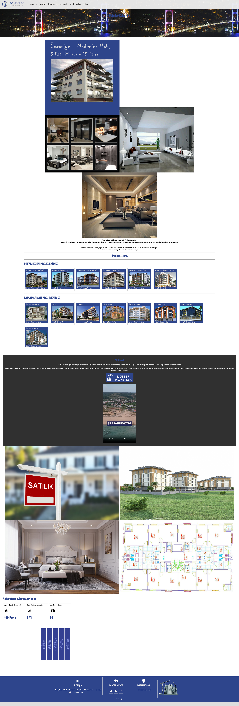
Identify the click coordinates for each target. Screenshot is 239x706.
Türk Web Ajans (119, 699)
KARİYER (78, 4)
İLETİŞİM (85, 4)
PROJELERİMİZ (63, 4)
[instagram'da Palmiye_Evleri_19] (116, 693)
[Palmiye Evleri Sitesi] (62, 279)
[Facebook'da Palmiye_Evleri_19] (121, 693)
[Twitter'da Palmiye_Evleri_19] (111, 693)
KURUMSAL (42, 4)
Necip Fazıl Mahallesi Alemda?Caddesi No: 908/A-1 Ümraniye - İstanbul (78, 690)
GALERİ (72, 4)
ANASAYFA (33, 4)
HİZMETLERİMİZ (52, 4)
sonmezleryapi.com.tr (144, 690)
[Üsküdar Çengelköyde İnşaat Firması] (36, 279)
